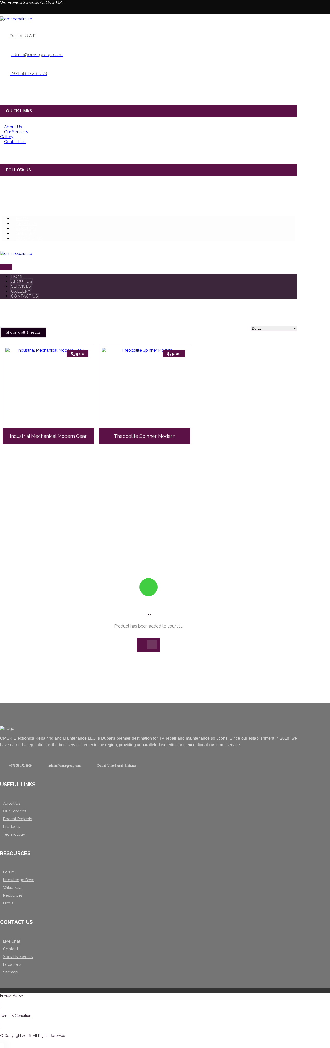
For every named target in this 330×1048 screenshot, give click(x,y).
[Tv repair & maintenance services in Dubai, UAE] (16, 18)
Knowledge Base (18, 880)
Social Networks (18, 956)
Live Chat (11, 941)
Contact (10, 949)
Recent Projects (17, 818)
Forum (9, 872)
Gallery (6, 136)
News (8, 903)
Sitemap (10, 972)
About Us (13, 127)
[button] (4, 10)
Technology (14, 834)
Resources (12, 895)
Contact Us (15, 141)
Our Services (16, 131)
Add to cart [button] (51, 412)
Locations (12, 964)
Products (11, 826)
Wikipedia (12, 887)
